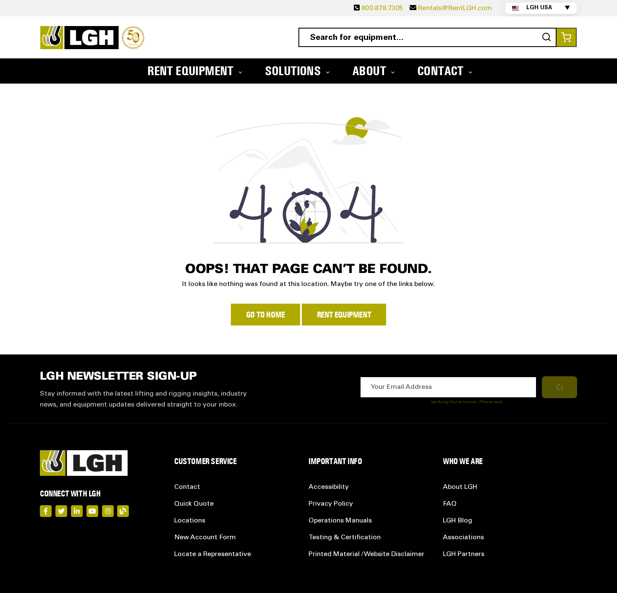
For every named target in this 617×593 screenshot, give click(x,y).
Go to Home (265, 315)
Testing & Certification (344, 537)
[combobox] (427, 37)
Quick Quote (194, 504)
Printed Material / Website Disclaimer (366, 554)
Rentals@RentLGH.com (455, 8)
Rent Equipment (344, 315)
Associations (463, 537)
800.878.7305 (382, 8)
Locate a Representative (212, 554)
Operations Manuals (340, 520)
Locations (189, 520)
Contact (187, 487)
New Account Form (205, 537)
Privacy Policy (330, 504)
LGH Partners (463, 554)
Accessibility (328, 487)
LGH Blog (457, 520)
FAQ (450, 504)
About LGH (460, 487)
